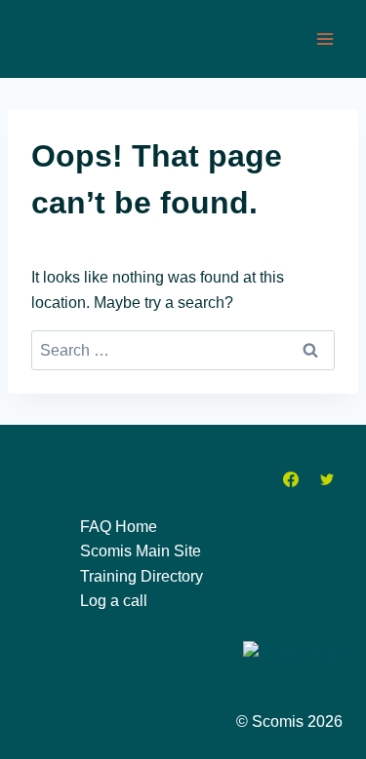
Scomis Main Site (140, 551)
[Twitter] (327, 479)
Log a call (113, 600)
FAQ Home (118, 526)
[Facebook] (290, 479)
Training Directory (141, 576)
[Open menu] (324, 38)
